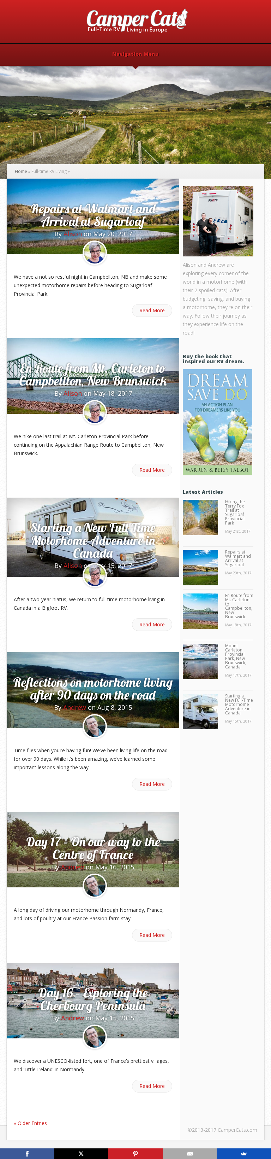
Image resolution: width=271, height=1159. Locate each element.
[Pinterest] (135, 1153)
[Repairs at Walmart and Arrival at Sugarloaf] (200, 568)
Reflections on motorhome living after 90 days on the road (93, 688)
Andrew (74, 707)
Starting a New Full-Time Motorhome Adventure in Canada (92, 540)
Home (21, 171)
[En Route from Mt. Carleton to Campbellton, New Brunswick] (200, 611)
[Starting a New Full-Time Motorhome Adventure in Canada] (200, 712)
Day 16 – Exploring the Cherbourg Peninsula (92, 999)
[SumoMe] (244, 1153)
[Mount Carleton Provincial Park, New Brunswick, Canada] (200, 662)
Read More (152, 310)
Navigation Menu (135, 54)
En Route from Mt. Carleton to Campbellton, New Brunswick (93, 374)
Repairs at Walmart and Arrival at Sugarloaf (93, 215)
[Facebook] (27, 1153)
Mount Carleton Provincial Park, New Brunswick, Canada (235, 656)
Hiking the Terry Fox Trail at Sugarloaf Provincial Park (235, 512)
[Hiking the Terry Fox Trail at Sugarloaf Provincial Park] (200, 518)
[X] (81, 1153)
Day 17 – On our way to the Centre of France (93, 848)
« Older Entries (30, 1123)
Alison (73, 234)
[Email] (190, 1153)
